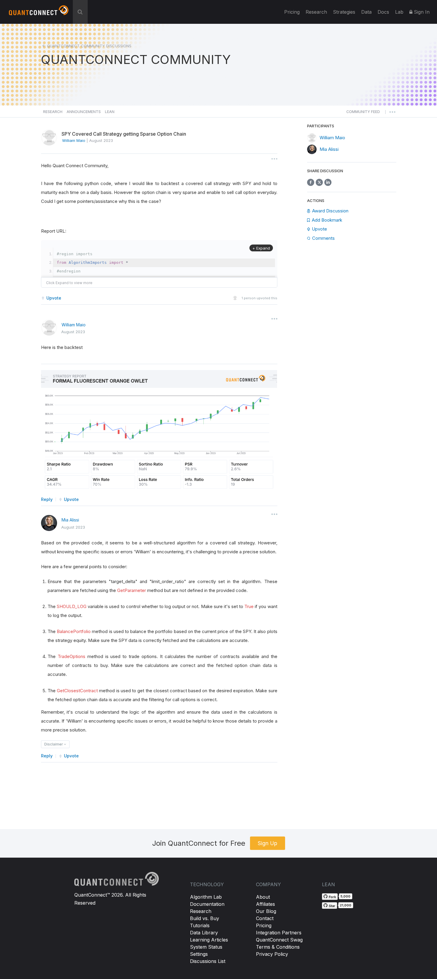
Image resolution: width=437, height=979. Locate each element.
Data (366, 12)
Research (316, 12)
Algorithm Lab (206, 897)
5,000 (345, 896)
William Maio (74, 324)
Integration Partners (278, 933)
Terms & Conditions (278, 947)
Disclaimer (54, 744)
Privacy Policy (272, 954)
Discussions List (207, 961)
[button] (363, 113)
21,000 (345, 905)
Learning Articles (209, 940)
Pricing (292, 12)
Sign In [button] (421, 12)
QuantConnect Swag (279, 940)
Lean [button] (109, 111)
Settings (199, 954)
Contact (264, 918)
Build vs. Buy (204, 918)
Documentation (207, 904)
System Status (206, 947)
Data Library (204, 933)
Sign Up (267, 843)
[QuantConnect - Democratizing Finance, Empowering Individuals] (38, 12)
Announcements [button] (84, 111)
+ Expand (261, 248)
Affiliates (265, 904)
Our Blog (266, 911)
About (263, 897)
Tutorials (200, 925)
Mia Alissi (70, 519)
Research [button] (52, 111)
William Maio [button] (73, 140)
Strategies (344, 12)
